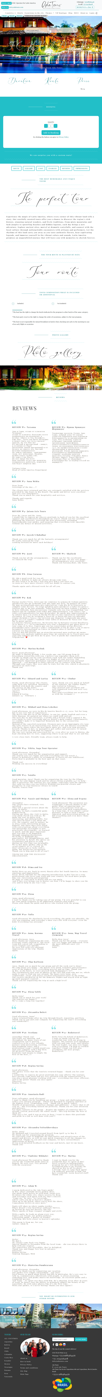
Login (92, 13)
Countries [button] (9, 13)
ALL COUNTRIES (11, 1338)
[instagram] (57, 1344)
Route (16, 168)
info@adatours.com (16, 7)
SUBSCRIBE (81, 1339)
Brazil (12, 16)
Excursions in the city (34, 13)
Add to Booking (51, 132)
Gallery (29, 168)
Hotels (4, 3)
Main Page (24, 1374)
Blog (70, 13)
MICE (76, 13)
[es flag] (61, 1344)
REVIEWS (66, 168)
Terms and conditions (29, 1368)
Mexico (7, 1364)
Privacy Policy (64, 137)
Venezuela (8, 1377)
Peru (6, 1373)
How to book (25, 1361)
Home (5, 16)
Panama (7, 1370)
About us (84, 13)
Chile (6, 1351)
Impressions (82, 168)
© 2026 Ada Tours (59, 1367)
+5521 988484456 (61, 1374)
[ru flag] (64, 1344)
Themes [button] (49, 13)
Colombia (8, 1354)
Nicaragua (8, 1367)
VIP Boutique (61, 13)
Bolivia (7, 1345)
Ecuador (7, 1361)
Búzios (19, 16)
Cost (40, 168)
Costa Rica (8, 1358)
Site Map (23, 1371)
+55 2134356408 (88, 4)
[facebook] (53, 1344)
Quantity (51, 122)
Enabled (53, 168)
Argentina (8, 1342)
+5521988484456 (89, 2)
